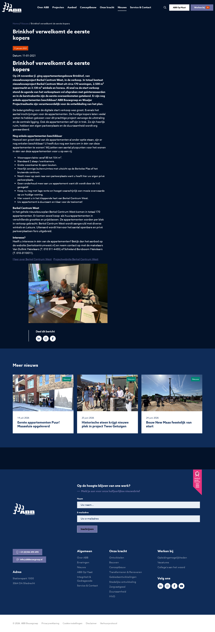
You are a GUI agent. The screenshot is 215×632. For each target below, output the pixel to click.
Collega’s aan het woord (171, 567)
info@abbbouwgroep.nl (31, 559)
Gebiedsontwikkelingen (122, 577)
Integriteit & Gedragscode (84, 578)
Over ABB (43, 7)
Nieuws (122, 7)
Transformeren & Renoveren (125, 572)
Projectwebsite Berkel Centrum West (75, 259)
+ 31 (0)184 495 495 (29, 552)
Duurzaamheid (117, 591)
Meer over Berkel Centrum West (32, 259)
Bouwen (114, 562)
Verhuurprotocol (108, 623)
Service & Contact (140, 7)
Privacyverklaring (50, 623)
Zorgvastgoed (117, 587)
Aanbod (71, 7)
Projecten (58, 7)
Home (16, 23)
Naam (80, 499)
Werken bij (201, 7)
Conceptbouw (88, 7)
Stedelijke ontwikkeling (122, 582)
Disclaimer (91, 623)
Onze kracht (107, 7)
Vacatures (163, 562)
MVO (112, 596)
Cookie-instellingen (72, 623)
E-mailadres (83, 512)
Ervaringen (83, 562)
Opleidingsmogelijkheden (172, 557)
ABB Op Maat (179, 7)
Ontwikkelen (116, 557)
